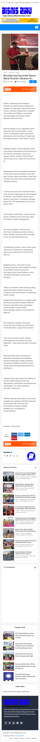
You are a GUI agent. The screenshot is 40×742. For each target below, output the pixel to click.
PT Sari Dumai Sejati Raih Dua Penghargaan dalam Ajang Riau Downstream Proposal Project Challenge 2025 (25, 507)
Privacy (22, 738)
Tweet (22, 434)
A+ (31, 82)
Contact (27, 738)
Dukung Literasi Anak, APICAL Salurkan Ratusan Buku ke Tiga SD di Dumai (25, 496)
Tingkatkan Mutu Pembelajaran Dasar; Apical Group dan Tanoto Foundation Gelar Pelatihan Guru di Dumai (25, 519)
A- (35, 82)
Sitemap (33, 738)
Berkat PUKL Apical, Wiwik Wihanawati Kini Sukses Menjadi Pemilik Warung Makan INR (26, 530)
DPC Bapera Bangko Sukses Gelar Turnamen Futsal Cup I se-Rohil (24, 635)
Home (11, 738)
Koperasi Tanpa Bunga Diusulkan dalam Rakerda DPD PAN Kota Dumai (25, 676)
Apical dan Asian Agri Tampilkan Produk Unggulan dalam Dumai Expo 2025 (25, 474)
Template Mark (19, 736)
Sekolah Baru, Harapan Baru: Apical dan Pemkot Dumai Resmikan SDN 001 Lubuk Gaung (24, 485)
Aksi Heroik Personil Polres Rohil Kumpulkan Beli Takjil (24, 655)
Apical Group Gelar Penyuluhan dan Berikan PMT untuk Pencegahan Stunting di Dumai (25, 541)
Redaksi (6, 452)
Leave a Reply (21, 82)
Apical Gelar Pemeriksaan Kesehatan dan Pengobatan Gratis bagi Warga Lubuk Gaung (24, 646)
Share (15, 434)
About (16, 738)
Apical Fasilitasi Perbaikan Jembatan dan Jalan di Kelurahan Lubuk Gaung (23, 553)
